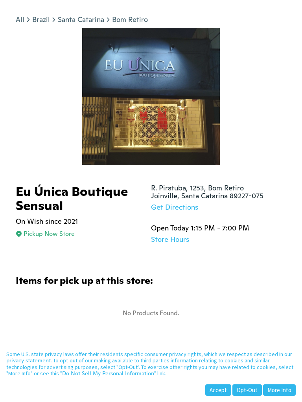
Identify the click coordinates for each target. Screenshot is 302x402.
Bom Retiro (130, 19)
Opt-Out (247, 390)
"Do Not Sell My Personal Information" (108, 373)
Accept (218, 390)
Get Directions (174, 207)
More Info (279, 390)
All (20, 19)
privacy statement (28, 360)
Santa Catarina (81, 19)
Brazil (41, 19)
